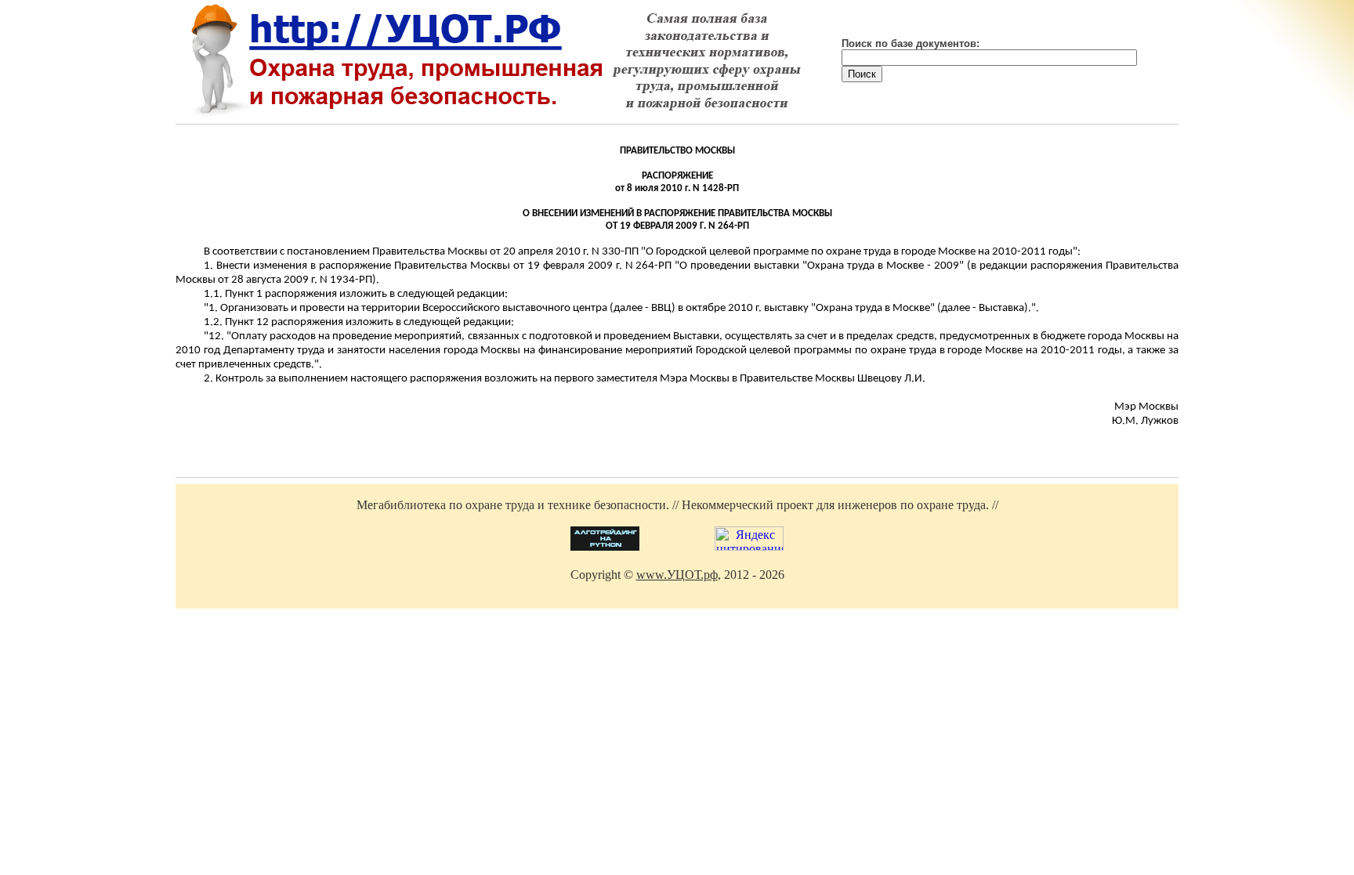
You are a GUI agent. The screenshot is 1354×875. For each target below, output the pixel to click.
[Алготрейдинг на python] (604, 546)
